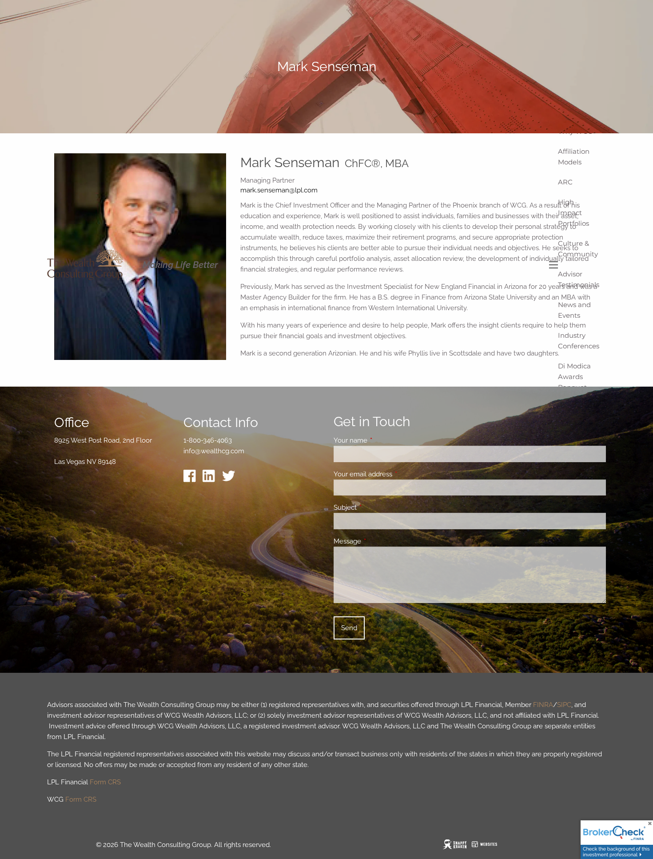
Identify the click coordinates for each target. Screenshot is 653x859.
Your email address (395, 474)
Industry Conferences (578, 340)
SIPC (564, 705)
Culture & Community (578, 248)
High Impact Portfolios (573, 213)
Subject (377, 507)
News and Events (574, 310)
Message (380, 541)
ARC (565, 182)
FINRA (543, 705)
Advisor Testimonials (578, 279)
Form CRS (105, 782)
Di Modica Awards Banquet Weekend (574, 382)
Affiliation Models (573, 156)
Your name (383, 440)
